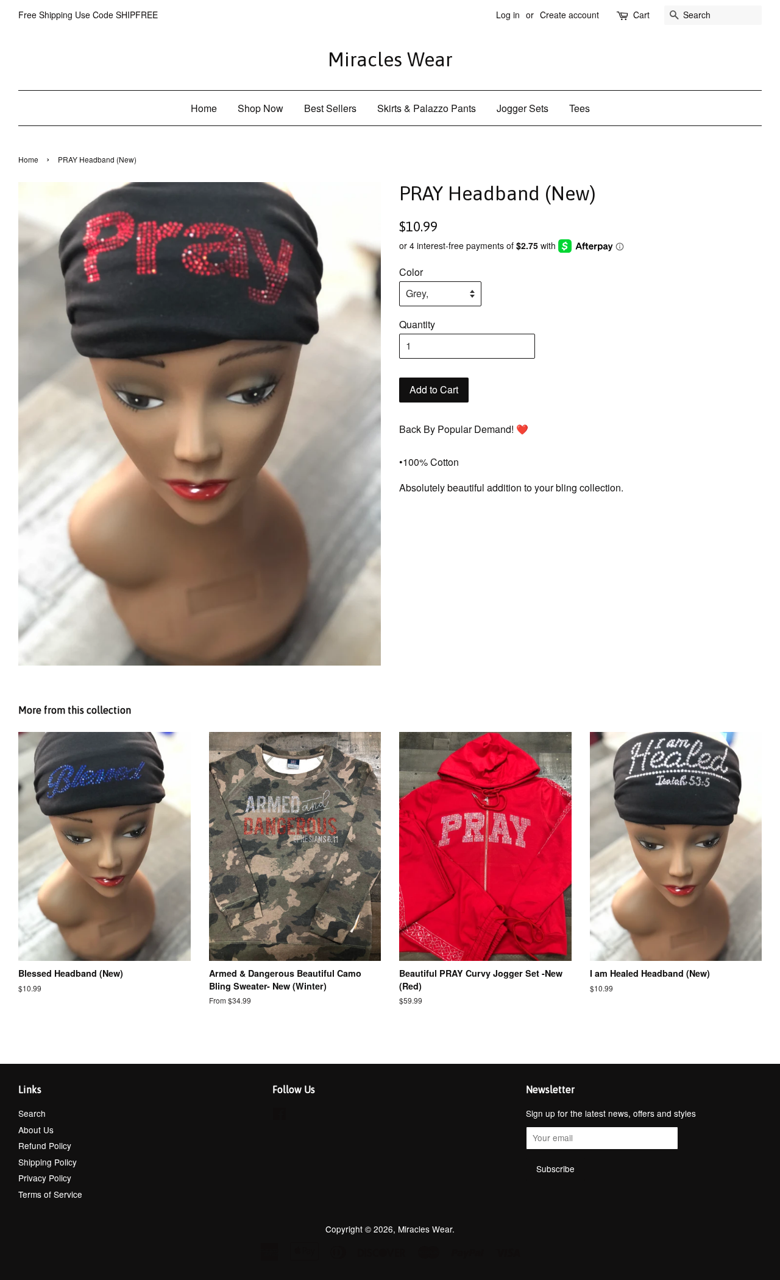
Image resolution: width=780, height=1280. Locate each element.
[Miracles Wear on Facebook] (279, 1115)
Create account (569, 15)
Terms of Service (50, 1194)
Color (411, 272)
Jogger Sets (522, 108)
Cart (641, 15)
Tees (579, 108)
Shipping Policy (47, 1162)
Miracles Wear (390, 59)
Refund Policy (44, 1145)
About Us (36, 1130)
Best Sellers (330, 108)
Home (204, 108)
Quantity (417, 324)
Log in (508, 15)
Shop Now (260, 108)
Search (32, 1113)
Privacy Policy (44, 1178)
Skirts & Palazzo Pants (426, 108)
